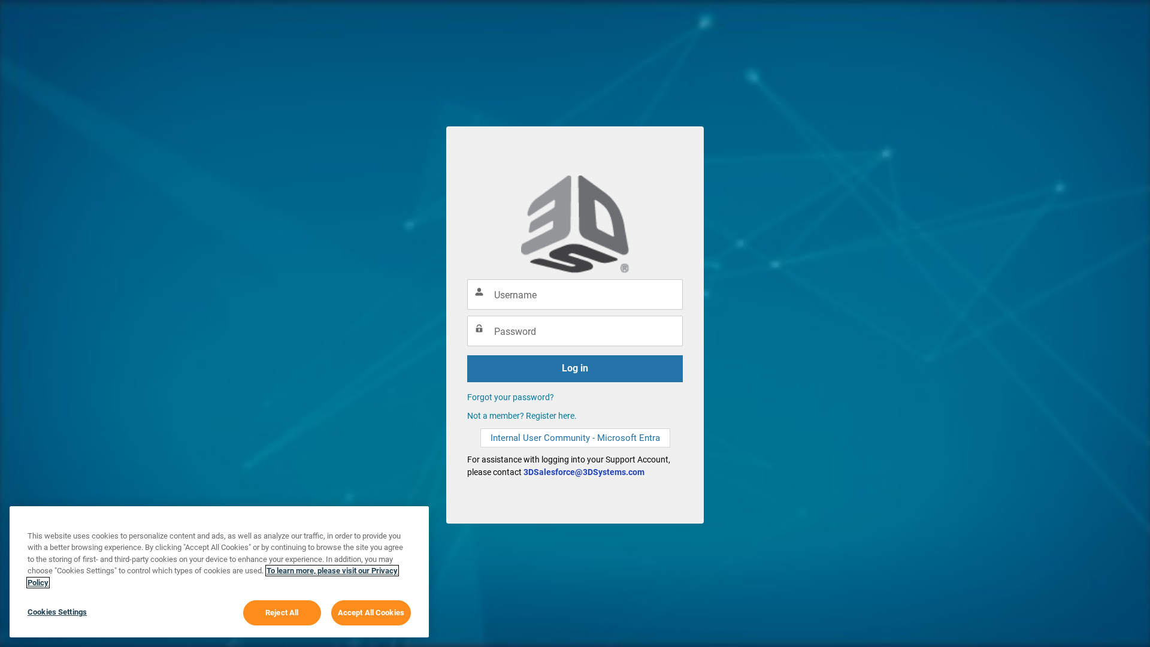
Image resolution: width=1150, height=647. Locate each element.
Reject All (281, 612)
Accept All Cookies (371, 612)
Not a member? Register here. (522, 416)
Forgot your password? (510, 397)
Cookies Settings (57, 611)
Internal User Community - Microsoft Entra (575, 438)
